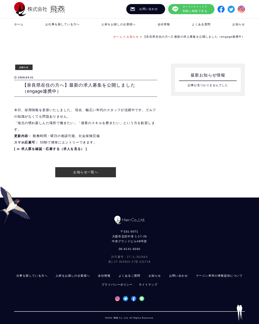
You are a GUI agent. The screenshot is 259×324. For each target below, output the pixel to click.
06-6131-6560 (129, 249)
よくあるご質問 (129, 275)
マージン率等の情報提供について (219, 275)
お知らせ (238, 24)
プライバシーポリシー (117, 284)
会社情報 (164, 24)
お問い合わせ (178, 275)
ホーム (18, 24)
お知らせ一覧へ (85, 172)
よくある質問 (201, 24)
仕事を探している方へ (32, 275)
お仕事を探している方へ (62, 24)
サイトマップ (148, 284)
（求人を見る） (72, 149)
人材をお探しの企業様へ (118, 24)
